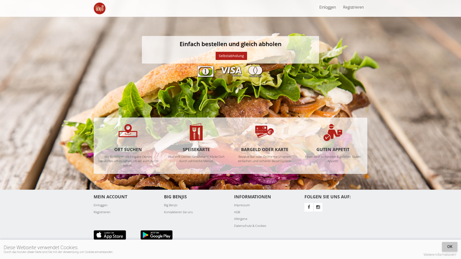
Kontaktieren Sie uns (178, 212)
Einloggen (101, 205)
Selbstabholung (231, 55)
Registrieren (353, 7)
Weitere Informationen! (440, 255)
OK (449, 246)
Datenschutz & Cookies (250, 226)
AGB (237, 212)
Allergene (240, 219)
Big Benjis (170, 205)
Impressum (242, 205)
